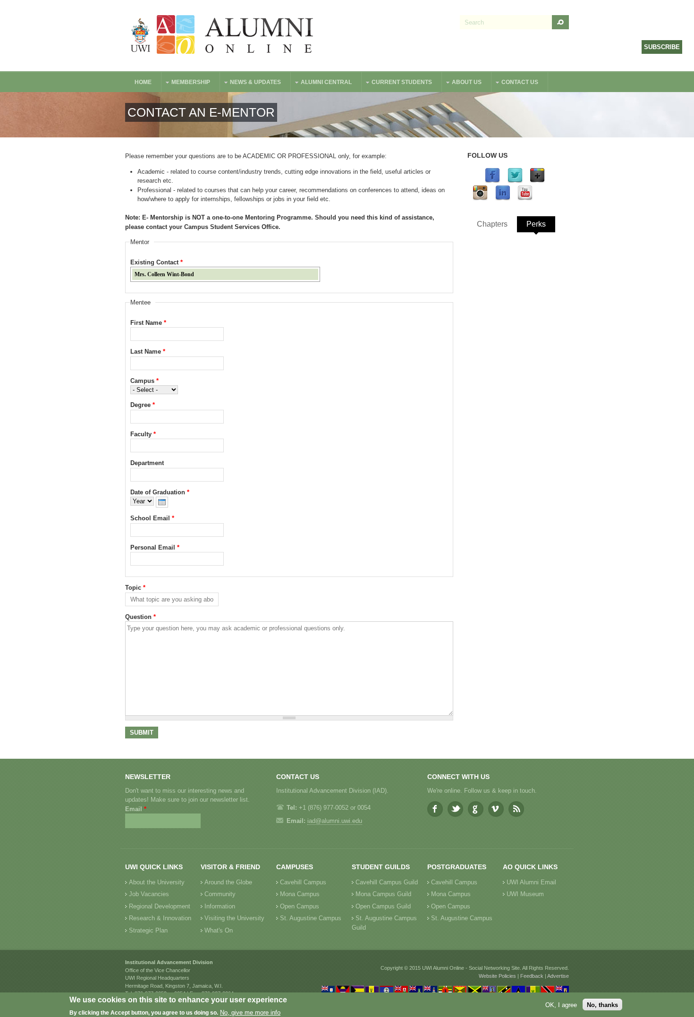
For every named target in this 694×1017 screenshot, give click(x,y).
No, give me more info (250, 1012)
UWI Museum (525, 894)
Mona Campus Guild (383, 894)
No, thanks (602, 1004)
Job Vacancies (149, 894)
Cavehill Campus (303, 882)
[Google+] (537, 181)
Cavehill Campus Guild (386, 882)
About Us (462, 83)
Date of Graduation (159, 492)
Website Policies (497, 976)
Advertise (558, 976)
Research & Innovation (160, 918)
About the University (157, 882)
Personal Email (154, 547)
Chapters (492, 224)
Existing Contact (156, 262)
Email (135, 809)
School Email (152, 518)
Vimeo (496, 809)
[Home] (222, 35)
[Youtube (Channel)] (525, 198)
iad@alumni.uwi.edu (334, 820)
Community (220, 894)
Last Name (147, 351)
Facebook (435, 809)
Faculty (143, 434)
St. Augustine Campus (310, 918)
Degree (142, 404)
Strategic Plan (148, 930)
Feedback (531, 976)
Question (140, 616)
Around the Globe (228, 882)
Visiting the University (234, 918)
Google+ (475, 809)
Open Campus (299, 906)
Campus (144, 380)
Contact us (515, 83)
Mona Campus (300, 894)
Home (143, 82)
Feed (516, 809)
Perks (536, 224)
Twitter (455, 809)
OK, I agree (561, 1004)
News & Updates (250, 83)
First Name (148, 322)
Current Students (397, 83)
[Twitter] (515, 181)
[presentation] (162, 502)
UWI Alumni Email (531, 882)
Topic (135, 587)
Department (147, 462)
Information (219, 906)
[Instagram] (480, 198)
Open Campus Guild (383, 906)
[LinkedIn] (502, 198)
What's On (218, 930)
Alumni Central (321, 83)
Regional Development (159, 906)
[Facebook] (492, 181)
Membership (186, 83)
